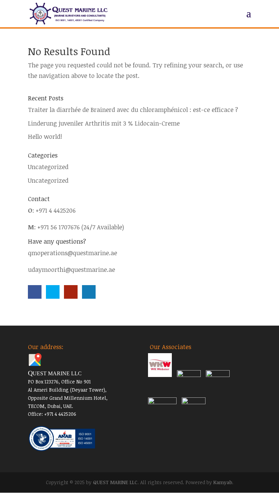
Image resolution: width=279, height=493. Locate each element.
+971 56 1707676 (58, 227)
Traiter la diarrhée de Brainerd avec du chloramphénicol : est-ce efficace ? (133, 109)
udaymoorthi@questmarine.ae (71, 269)
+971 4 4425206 (56, 210)
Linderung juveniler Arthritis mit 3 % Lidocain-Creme (104, 123)
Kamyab (222, 482)
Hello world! (45, 136)
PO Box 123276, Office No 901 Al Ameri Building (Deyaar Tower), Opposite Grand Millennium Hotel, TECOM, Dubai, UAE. (68, 389)
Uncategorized (48, 167)
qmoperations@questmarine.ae (72, 253)
